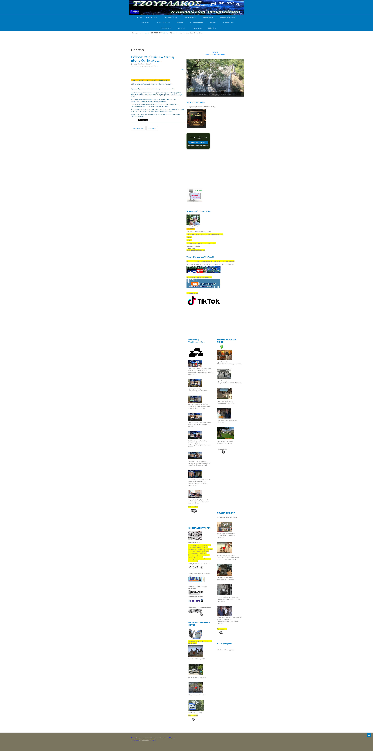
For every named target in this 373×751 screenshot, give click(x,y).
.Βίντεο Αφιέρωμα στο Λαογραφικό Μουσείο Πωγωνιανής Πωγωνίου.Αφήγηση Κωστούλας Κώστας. (229, 620)
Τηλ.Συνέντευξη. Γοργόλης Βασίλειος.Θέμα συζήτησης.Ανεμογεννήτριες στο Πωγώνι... (199, 444)
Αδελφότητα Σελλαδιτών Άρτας (200, 607)
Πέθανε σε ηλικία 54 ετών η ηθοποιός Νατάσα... (152, 58)
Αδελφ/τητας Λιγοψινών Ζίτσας (199, 574)
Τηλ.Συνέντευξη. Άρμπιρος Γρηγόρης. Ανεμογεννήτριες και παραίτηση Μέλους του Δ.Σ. (199, 463)
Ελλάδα (165, 33)
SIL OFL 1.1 (153, 740)
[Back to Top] (369, 735)
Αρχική (147, 33)
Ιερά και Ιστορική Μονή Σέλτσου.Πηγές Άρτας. (225, 442)
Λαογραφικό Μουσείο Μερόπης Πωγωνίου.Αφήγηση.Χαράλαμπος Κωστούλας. (228, 599)
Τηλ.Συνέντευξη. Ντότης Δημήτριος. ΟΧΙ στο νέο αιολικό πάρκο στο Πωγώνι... (200, 424)
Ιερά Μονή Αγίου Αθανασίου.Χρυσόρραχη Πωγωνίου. (229, 363)
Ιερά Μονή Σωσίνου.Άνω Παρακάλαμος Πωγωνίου (225, 402)
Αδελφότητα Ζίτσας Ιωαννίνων (199, 564)
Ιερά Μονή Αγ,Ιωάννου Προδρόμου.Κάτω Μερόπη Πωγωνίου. (229, 382)
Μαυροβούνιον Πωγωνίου (196, 695)
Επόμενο (152, 128)
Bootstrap (133, 738)
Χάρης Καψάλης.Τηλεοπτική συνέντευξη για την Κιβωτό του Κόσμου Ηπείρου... (199, 502)
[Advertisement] (166, 39)
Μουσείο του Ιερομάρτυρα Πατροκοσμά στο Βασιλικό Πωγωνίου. (226, 535)
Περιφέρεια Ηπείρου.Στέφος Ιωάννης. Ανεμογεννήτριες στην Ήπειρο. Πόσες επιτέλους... (199, 406)
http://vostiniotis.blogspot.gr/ (225, 650)
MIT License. (171, 738)
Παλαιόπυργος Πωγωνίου (197, 677)
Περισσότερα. (222, 449)
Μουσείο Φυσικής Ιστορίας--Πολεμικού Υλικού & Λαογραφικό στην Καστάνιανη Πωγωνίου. (228, 557)
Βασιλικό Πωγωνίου (195, 713)
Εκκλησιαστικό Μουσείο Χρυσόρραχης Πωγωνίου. (225, 579)
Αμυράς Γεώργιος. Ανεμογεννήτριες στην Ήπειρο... (199, 390)
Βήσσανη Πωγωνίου (195, 596)
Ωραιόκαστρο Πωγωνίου (196, 659)
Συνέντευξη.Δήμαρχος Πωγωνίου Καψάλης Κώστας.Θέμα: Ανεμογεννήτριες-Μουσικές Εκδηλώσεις (199, 482)
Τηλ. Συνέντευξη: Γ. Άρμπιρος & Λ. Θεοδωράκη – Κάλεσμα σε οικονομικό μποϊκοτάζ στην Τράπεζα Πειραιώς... (200, 371)
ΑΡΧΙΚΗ (139, 17)
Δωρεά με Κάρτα (198, 142)
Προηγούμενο (138, 128)
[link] (204, 234)
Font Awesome (135, 740)
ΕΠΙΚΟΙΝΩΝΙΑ (212, 28)
